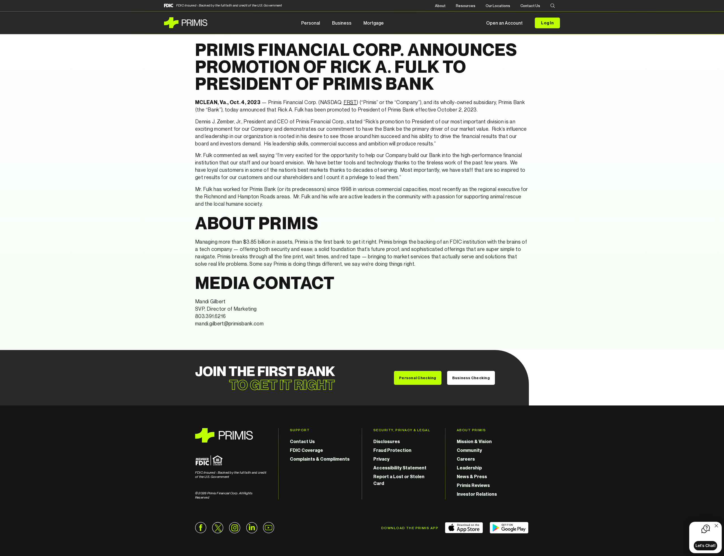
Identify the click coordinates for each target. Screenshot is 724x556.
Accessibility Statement (399, 468)
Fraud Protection (392, 450)
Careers (466, 459)
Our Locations (498, 5)
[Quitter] (716, 526)
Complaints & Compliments (320, 459)
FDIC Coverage (306, 450)
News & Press (472, 476)
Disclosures (386, 441)
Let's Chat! (705, 545)
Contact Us (530, 5)
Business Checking (471, 377)
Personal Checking (417, 377)
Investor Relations (477, 494)
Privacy (381, 459)
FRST (350, 102)
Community (469, 450)
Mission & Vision (474, 441)
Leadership (469, 468)
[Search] (552, 6)
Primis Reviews (473, 485)
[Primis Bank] (231, 435)
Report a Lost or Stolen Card (399, 480)
